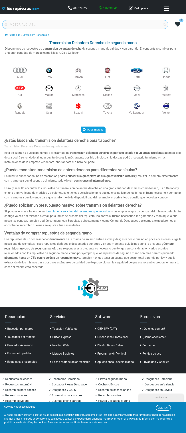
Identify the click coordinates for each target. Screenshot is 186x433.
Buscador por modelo (21, 337)
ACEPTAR (163, 407)
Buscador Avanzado (20, 345)
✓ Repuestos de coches (17, 379)
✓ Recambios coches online (113, 390)
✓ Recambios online (108, 395)
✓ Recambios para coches (19, 390)
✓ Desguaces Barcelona (157, 379)
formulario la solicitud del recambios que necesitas (78, 211)
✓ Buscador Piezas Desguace (68, 384)
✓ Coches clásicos (107, 384)
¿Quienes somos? (153, 328)
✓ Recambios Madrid (15, 400)
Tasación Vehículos (64, 328)
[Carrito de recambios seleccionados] (177, 24)
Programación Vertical (111, 353)
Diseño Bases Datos (110, 345)
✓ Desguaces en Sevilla (157, 390)
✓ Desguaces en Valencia (158, 384)
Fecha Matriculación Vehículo (71, 362)
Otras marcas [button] (95, 129)
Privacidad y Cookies (155, 362)
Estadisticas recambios (22, 361)
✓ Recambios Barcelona (64, 379)
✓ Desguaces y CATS (62, 390)
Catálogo (15, 34)
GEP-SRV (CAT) (107, 328)
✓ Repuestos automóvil (17, 384)
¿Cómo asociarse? (154, 337)
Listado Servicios (63, 353)
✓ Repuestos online (14, 395)
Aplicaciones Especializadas (115, 362)
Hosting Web (60, 345)
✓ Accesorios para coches (65, 395)
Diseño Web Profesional (112, 337)
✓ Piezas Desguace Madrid (112, 400)
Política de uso (151, 353)
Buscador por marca (20, 328)
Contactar (148, 345)
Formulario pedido (19, 353)
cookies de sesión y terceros (68, 414)
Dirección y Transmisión (36, 34)
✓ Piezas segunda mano (111, 379)
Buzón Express (61, 337)
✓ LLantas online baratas (65, 400)
